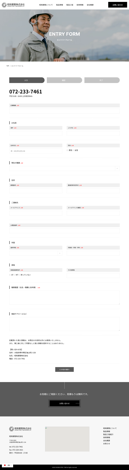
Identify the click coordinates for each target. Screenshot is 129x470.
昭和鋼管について (46, 5)
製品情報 (59, 5)
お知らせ (106, 443)
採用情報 (80, 5)
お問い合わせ (118, 5)
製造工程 (69, 5)
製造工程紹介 (108, 434)
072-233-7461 (25, 91)
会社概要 (90, 5)
